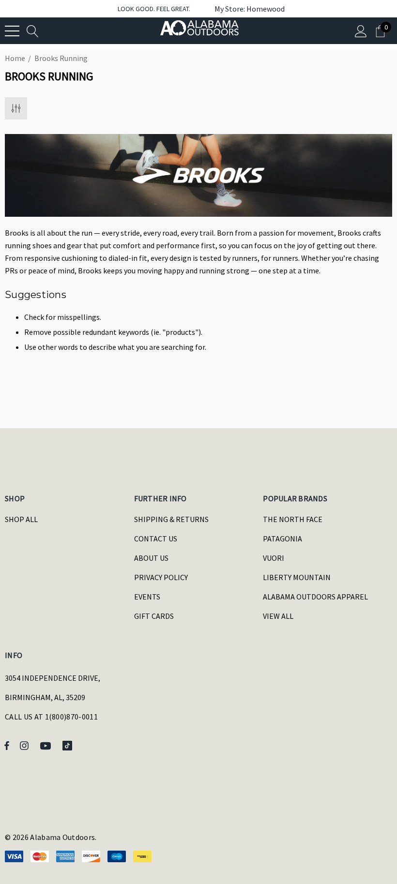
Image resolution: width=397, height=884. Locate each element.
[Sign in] (361, 30)
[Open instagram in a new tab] (25, 745)
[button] (245, 8)
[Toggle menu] (12, 31)
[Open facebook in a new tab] (6, 745)
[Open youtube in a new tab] (47, 745)
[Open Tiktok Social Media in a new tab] (69, 745)
